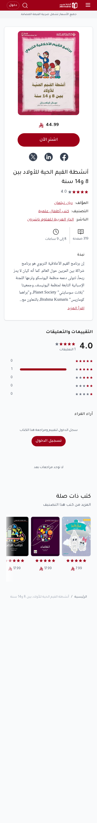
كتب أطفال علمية (53, 212)
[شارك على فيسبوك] (64, 157)
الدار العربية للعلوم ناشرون (50, 220)
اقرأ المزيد (76, 309)
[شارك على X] (33, 157)
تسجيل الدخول (49, 441)
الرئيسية (80, 597)
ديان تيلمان (63, 203)
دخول (13, 5)
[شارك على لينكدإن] (48, 157)
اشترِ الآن (49, 140)
